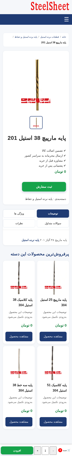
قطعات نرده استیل (49, 37)
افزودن (17, 450)
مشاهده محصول (53, 336)
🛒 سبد (65, 450)
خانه (64, 37)
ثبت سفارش (44, 186)
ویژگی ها (19, 213)
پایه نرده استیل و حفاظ (26, 37)
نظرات (19, 223)
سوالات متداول (53, 223)
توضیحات (53, 213)
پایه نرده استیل (30, 240)
